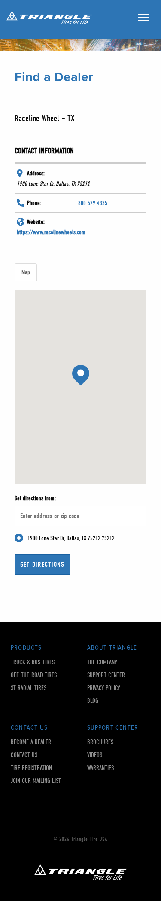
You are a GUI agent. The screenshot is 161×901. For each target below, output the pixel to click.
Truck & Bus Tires (33, 662)
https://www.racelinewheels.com (51, 232)
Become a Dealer (31, 742)
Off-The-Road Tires (34, 675)
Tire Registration (31, 768)
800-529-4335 (92, 203)
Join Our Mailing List (36, 781)
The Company (102, 662)
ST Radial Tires (29, 688)
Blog (92, 701)
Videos (95, 755)
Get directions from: (35, 498)
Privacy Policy (103, 688)
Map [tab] (25, 272)
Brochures (100, 742)
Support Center (106, 675)
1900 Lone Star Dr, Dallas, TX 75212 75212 (71, 538)
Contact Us (24, 755)
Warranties (100, 768)
